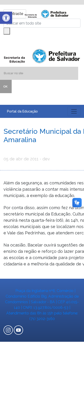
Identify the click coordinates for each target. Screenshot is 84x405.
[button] (6, 18)
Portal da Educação (22, 111)
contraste (15, 13)
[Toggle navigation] (73, 111)
